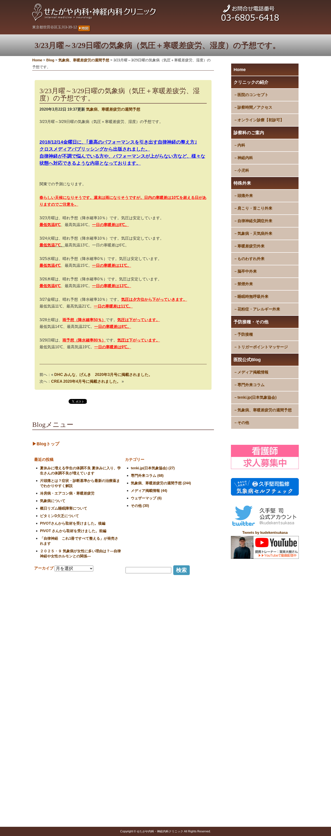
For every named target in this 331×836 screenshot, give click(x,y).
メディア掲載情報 (252, 372)
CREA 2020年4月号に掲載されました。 (86, 381)
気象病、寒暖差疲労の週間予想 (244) (161, 483)
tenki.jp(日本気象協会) (256, 397)
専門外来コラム (251, 385)
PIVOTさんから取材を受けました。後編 (72, 523)
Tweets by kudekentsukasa (265, 532)
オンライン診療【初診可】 (260, 120)
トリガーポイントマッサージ (262, 347)
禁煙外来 (245, 284)
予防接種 (245, 334)
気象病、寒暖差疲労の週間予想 (264, 410)
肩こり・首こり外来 (254, 208)
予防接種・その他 (251, 321)
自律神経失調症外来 (254, 221)
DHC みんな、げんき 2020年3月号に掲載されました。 (103, 375)
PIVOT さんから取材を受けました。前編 (73, 531)
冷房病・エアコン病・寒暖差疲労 (67, 493)
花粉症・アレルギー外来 (258, 309)
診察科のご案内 (249, 132)
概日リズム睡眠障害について (63, 508)
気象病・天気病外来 (254, 233)
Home (240, 69)
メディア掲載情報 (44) (149, 490)
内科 (241, 145)
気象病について (52, 501)
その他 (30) (140, 505)
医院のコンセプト (252, 95)
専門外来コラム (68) (147, 475)
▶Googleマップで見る (53, 746)
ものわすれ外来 (251, 259)
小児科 (243, 170)
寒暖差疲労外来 (251, 246)
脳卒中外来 (247, 271)
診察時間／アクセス (254, 107)
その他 (243, 423)
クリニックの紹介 (251, 82)
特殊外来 (242, 183)
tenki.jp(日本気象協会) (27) (153, 468)
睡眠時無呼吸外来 (252, 296)
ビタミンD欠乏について (59, 516)
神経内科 (245, 158)
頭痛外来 (245, 196)
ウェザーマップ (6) (146, 498)
